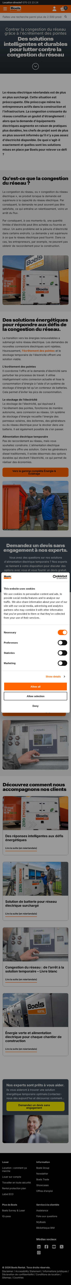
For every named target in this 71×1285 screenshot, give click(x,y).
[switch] (62, 642)
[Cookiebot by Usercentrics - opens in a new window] (52, 577)
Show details (53, 676)
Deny (35, 705)
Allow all (35, 686)
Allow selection (35, 696)
